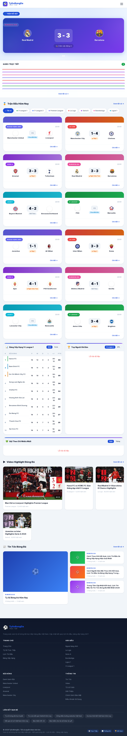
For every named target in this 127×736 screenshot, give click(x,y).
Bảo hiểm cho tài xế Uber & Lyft (60, 721)
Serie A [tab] (85, 111)
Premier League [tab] (56, 111)
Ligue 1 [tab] (114, 111)
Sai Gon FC (13, 429)
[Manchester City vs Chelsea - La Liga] (63, 69)
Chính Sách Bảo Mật (73, 695)
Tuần (110, 441)
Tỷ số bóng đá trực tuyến (14, 716)
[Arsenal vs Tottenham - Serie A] (63, 72)
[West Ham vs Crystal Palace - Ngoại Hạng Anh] (63, 89)
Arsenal (6, 691)
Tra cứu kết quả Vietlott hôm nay (39, 716)
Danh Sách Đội (9, 679)
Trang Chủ (7, 646)
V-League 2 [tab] (39, 111)
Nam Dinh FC (14, 366)
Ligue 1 (68, 662)
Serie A (68, 654)
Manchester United (10, 683)
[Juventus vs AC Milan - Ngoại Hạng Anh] (63, 78)
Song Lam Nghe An (17, 382)
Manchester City (9, 695)
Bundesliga (69, 658)
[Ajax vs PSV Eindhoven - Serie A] (63, 83)
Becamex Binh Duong (18, 405)
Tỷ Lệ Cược (70, 687)
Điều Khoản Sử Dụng (73, 699)
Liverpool (6, 687)
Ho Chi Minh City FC (17, 374)
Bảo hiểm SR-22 (39, 721)
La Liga (68, 650)
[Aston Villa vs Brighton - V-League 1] (63, 86)
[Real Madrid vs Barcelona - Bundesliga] (63, 75)
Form (56, 347)
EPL (118, 347)
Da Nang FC (14, 413)
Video (67, 683)
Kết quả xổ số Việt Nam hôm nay (16, 721)
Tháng (118, 441)
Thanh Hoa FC (15, 421)
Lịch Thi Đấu (8, 654)
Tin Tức (68, 679)
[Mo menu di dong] (121, 4)
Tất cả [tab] (9, 111)
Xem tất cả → (63, 94)
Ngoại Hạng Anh (71, 646)
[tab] (60, 55)
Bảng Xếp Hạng (9, 658)
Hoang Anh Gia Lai (16, 398)
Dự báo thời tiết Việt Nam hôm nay (99, 716)
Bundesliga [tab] (100, 111)
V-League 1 (110, 347)
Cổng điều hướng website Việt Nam (69, 716)
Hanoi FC (12, 359)
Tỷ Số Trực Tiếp (9, 650)
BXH (49, 347)
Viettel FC (13, 390)
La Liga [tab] (73, 111)
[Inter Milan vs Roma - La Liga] (63, 81)
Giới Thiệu (69, 691)
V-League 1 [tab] (22, 111)
